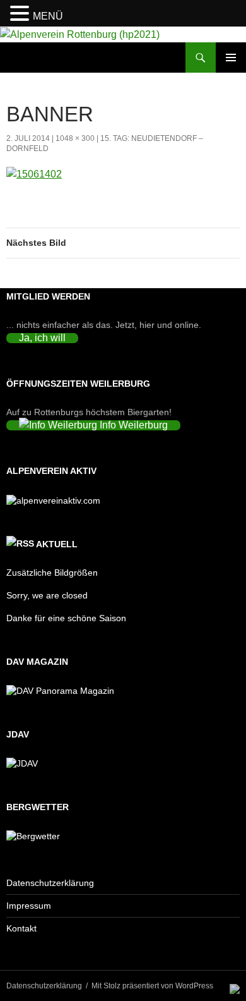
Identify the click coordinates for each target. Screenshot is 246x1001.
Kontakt (21, 928)
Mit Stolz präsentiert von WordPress (152, 985)
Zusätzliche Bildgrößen (52, 572)
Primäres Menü (231, 57)
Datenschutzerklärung (50, 883)
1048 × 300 (75, 138)
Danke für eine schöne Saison (66, 618)
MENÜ (48, 16)
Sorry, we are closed (47, 595)
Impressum (28, 906)
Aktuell (57, 544)
